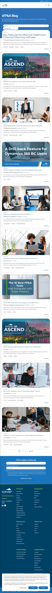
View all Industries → (38, 506)
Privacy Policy (30, 475)
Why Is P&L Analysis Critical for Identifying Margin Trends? (21, 391)
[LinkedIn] (2, 505)
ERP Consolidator (19, 508)
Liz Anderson (19, 128)
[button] (48, 5)
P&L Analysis (20, 400)
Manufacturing (37, 493)
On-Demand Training (20, 532)
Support (42, 1)
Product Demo (19, 541)
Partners (9, 312)
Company (36, 524)
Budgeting (11, 47)
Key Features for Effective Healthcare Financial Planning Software (24, 36)
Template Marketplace (20, 512)
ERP (5, 179)
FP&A (13, 267)
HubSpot (36, 565)
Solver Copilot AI (19, 493)
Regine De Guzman (7, 260)
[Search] (45, 5)
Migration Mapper (19, 510)
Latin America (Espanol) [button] (21, 554)
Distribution (36, 495)
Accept (33, 587)
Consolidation (7, 223)
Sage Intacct (36, 556)
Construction (36, 500)
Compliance (19, 591)
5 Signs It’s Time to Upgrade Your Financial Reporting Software (23, 435)
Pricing (17, 504)
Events (5, 90)
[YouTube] (5, 505)
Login (46, 1)
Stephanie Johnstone (25, 305)
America (10, 90)
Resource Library (19, 524)
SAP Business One (37, 558)
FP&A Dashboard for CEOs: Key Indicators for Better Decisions (22, 126)
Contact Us (36, 532)
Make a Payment (26, 591)
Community (18, 537)
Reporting (6, 444)
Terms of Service (5, 591)
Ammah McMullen (6, 393)
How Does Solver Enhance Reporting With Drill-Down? (20, 258)
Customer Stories (19, 539)
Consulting (18, 534)
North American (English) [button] (21, 552)
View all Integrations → (38, 569)
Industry (17, 47)
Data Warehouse (19, 506)
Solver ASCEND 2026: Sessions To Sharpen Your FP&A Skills (21, 347)
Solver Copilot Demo (20, 543)
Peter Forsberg (20, 172)
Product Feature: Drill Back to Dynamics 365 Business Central (22, 170)
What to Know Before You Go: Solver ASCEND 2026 (19, 81)
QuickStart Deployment (20, 515)
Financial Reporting (13, 135)
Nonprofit (36, 491)
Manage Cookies (34, 591)
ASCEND (18, 530)
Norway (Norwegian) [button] (20, 558)
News (8, 179)
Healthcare (36, 502)
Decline (43, 587)
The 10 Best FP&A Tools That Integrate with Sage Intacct (21, 302)
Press (35, 530)
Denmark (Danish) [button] (19, 556)
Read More (46, 49)
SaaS (35, 504)
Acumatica (36, 552)
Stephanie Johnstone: (25, 40)
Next (30, 451)
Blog (17, 526)
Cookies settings (23, 587)
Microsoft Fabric (37, 567)
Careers (35, 528)
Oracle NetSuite (37, 560)
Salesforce (36, 562)
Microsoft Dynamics (38, 554)
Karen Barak (5, 83)
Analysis (13, 223)
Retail (35, 497)
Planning (5, 47)
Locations (36, 526)
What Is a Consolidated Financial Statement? (17, 214)
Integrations (18, 517)
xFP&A (22, 47)
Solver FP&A (18, 491)
